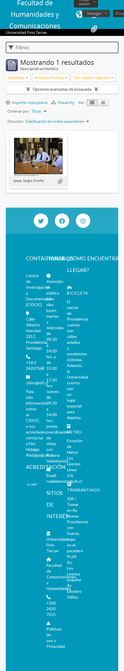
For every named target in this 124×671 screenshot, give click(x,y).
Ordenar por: (18, 111)
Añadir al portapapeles (60, 181)
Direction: (15, 121)
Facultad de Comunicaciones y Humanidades (61, 577)
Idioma (79, 14)
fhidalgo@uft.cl (39, 455)
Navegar (94, 13)
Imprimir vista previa (29, 102)
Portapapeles (94, 29)
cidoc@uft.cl (37, 382)
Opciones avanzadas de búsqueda (62, 89)
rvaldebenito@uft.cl (64, 481)
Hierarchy (66, 102)
